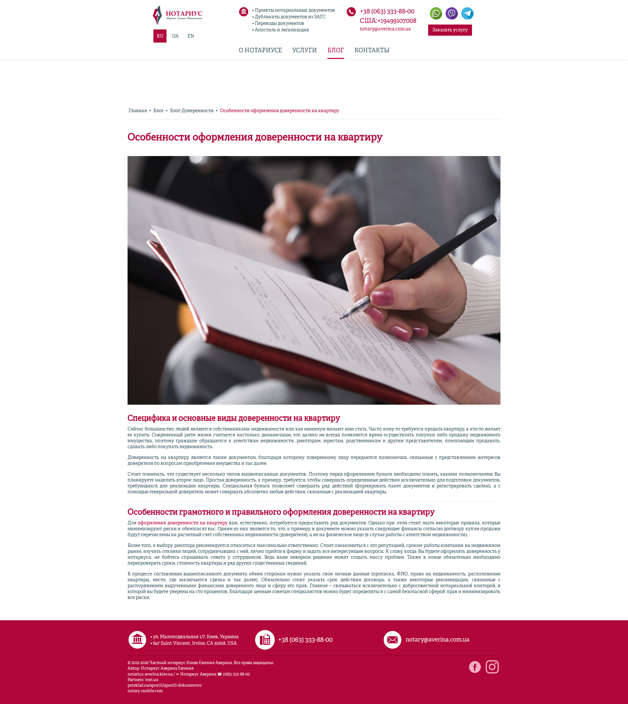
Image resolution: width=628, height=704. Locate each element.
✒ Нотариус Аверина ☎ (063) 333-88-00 (213, 675)
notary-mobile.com (145, 691)
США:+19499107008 (388, 21)
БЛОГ (335, 51)
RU (160, 36)
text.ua (151, 680)
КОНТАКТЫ (372, 51)
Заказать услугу (450, 30)
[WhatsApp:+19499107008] (436, 13)
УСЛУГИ (304, 51)
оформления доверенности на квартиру (183, 523)
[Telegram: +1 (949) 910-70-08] (467, 13)
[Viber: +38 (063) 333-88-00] (451, 13)
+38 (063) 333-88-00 (387, 12)
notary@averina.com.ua (385, 29)
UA (175, 36)
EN (190, 36)
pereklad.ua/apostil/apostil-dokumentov (165, 686)
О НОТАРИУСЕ (260, 51)
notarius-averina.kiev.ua (150, 675)
